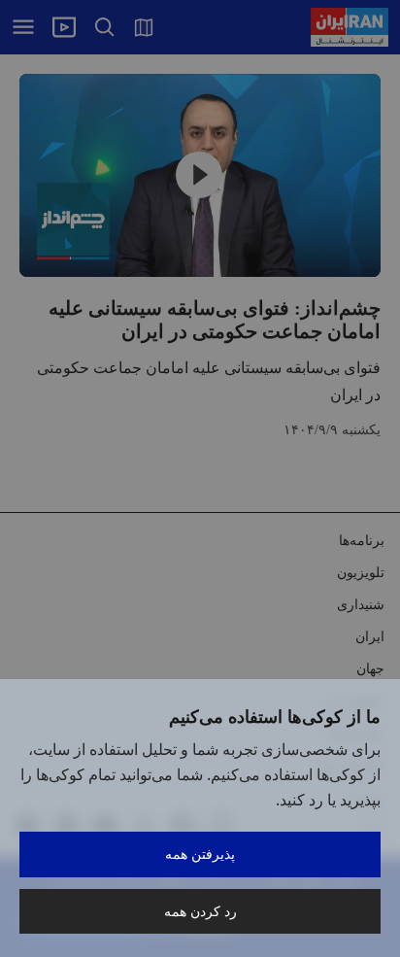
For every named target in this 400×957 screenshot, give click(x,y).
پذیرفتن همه (200, 853)
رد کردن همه (200, 911)
